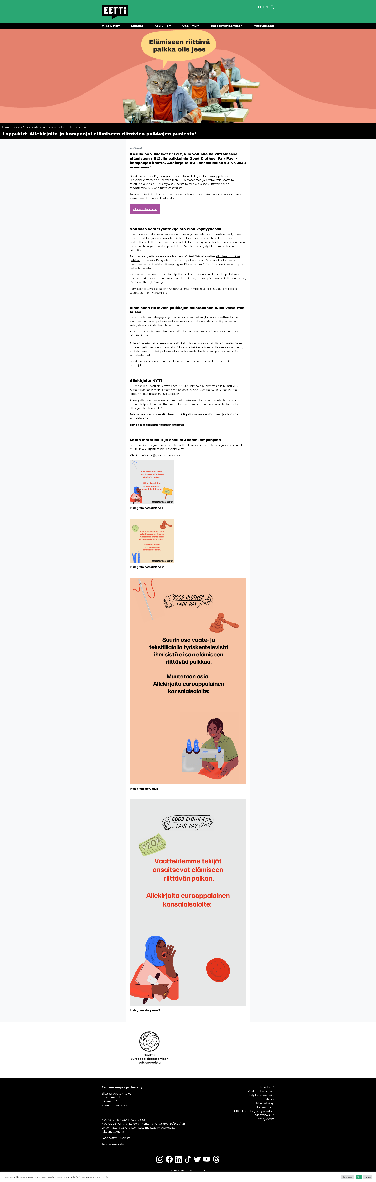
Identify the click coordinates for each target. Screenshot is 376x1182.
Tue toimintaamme (225, 26)
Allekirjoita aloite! (145, 209)
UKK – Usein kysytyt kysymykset (254, 1111)
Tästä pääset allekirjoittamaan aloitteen (157, 424)
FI (259, 7)
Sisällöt (137, 26)
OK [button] (358, 1177)
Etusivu (6, 127)
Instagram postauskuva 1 (146, 508)
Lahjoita (269, 1099)
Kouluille (161, 26)
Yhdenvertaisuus (263, 1115)
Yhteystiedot (264, 26)
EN (265, 7)
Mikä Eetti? (111, 26)
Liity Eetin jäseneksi (261, 1095)
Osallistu (189, 26)
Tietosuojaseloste (113, 1144)
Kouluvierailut (265, 1107)
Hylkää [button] (368, 1177)
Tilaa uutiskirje (265, 1103)
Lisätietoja (347, 1177)
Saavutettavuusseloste (116, 1138)
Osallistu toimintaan (261, 1091)
